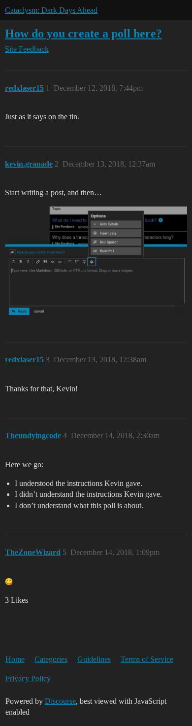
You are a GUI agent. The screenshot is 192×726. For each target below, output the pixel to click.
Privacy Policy (28, 678)
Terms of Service (147, 659)
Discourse (60, 701)
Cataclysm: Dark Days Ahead (51, 10)
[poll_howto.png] (96, 261)
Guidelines (94, 659)
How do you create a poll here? (83, 33)
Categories (50, 659)
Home (15, 659)
